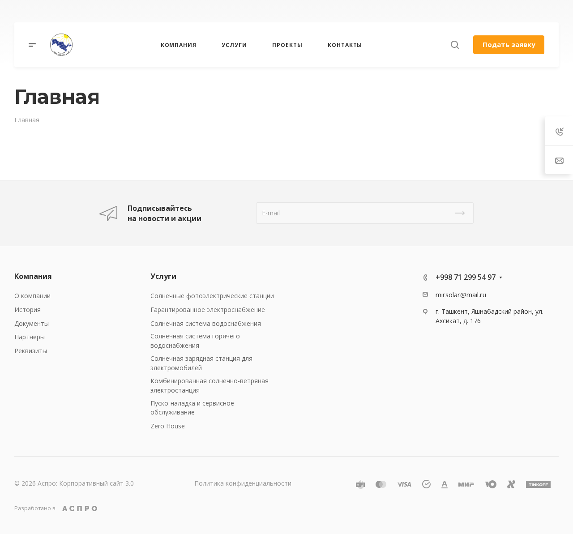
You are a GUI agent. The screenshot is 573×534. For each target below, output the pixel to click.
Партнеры (29, 337)
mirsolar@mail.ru (461, 294)
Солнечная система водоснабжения (205, 323)
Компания (33, 276)
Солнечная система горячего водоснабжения (195, 341)
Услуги (163, 276)
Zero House (167, 426)
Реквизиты (30, 350)
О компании (32, 295)
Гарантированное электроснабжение (207, 309)
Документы (31, 323)
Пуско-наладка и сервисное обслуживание (192, 408)
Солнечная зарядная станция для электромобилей (201, 363)
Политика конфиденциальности (242, 483)
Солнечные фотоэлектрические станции (212, 295)
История (27, 309)
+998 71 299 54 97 (373, 11)
